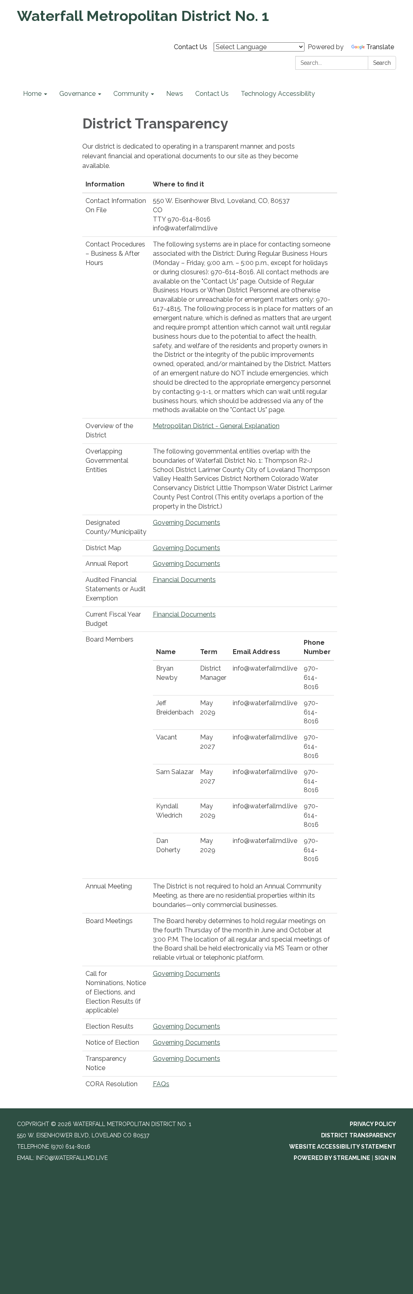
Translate (380, 47)
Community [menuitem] (130, 93)
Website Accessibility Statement (342, 1146)
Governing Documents (186, 522)
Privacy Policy (373, 1124)
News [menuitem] (174, 93)
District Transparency (358, 1135)
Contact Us (190, 47)
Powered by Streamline (332, 1158)
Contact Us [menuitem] (212, 93)
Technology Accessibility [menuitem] (278, 93)
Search (382, 63)
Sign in (385, 1158)
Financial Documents (184, 580)
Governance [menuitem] (77, 93)
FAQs (161, 1084)
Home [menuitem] (32, 93)
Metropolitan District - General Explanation (216, 426)
